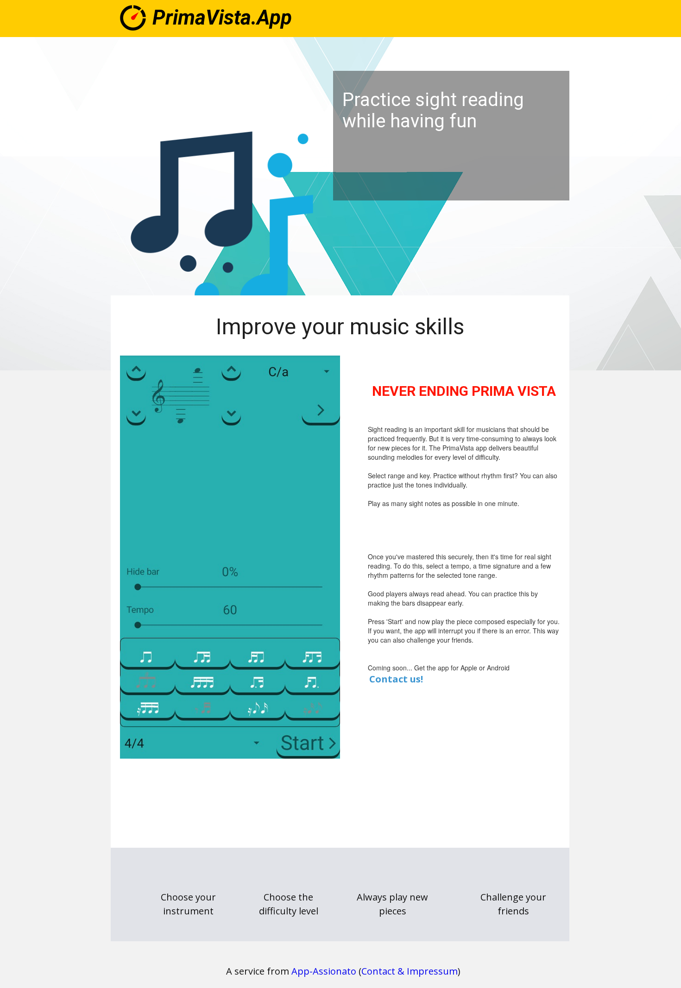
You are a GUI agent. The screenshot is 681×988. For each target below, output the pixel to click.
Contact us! (396, 679)
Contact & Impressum (409, 971)
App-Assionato (323, 971)
